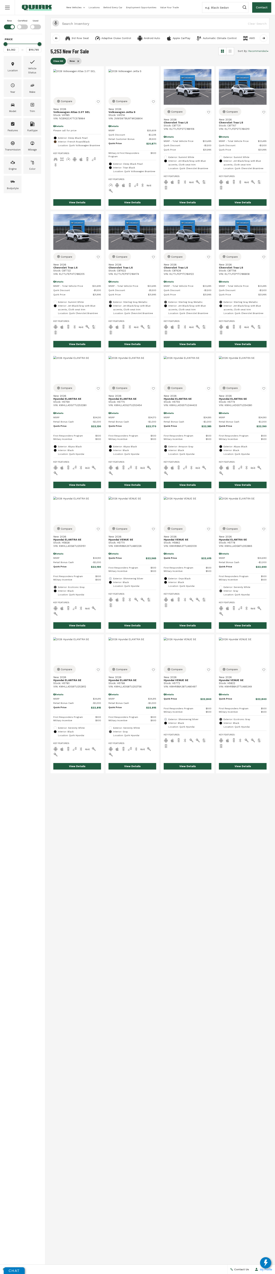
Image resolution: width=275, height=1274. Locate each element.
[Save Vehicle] (98, 101)
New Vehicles (74, 7)
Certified (22, 20)
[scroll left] (56, 38)
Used (35, 20)
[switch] (9, 24)
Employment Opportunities (141, 7)
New (9, 20)
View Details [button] (77, 202)
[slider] (5, 44)
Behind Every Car (112, 7)
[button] (7, 7)
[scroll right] (263, 38)
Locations (94, 7)
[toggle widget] (265, 1262)
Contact (262, 7)
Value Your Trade (169, 7)
